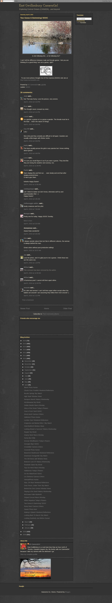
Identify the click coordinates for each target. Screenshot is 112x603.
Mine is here (28, 221)
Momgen (27, 213)
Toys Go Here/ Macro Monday (34, 468)
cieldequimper (29, 189)
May (26, 382)
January (27, 528)
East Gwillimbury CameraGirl (38, 5)
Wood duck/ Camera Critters (34, 414)
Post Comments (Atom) (51, 314)
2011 (24, 355)
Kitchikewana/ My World (32, 402)
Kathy (26, 145)
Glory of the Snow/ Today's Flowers (36, 408)
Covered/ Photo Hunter (32, 450)
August (27, 373)
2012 (25, 352)
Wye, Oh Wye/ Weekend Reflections (36, 482)
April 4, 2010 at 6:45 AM (32, 199)
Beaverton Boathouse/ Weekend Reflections (39, 453)
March (27, 522)
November (28, 364)
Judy (25, 96)
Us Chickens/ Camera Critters (34, 476)
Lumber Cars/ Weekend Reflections (36, 420)
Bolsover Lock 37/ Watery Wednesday (37, 462)
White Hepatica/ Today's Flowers (35, 500)
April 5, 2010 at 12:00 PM (32, 283)
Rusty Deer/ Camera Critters (34, 506)
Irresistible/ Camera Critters (33, 447)
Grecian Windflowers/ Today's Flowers (37, 441)
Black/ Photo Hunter (31, 387)
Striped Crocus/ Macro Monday (34, 497)
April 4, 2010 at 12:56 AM (32, 184)
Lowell (26, 116)
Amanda (27, 287)
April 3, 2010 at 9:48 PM (32, 153)
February (28, 525)
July (26, 376)
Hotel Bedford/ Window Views (34, 426)
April (26, 385)
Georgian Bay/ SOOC (31, 444)
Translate (83, 22)
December (28, 361)
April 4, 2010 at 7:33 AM (32, 209)
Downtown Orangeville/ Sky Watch (35, 456)
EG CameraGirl (34, 544)
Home (46, 308)
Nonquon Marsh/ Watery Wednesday (36, 399)
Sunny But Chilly (29, 438)
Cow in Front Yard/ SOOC (33, 411)
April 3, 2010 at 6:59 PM (32, 141)
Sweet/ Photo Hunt (30, 509)
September (29, 370)
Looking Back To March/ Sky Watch (36, 515)
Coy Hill (26, 129)
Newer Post (25, 308)
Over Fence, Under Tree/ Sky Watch (36, 485)
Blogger (67, 592)
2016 (25, 341)
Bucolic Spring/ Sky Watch (33, 393)
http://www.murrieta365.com (29, 80)
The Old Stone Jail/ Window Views (35, 459)
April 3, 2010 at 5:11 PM (32, 112)
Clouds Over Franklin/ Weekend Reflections (39, 390)
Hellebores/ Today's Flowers (33, 470)
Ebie (25, 238)
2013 (25, 349)
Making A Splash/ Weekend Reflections (37, 512)
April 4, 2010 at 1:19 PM (32, 263)
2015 (25, 343)
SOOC (28, 87)
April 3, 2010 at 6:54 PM (32, 124)
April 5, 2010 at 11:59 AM (32, 273)
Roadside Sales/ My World (33, 465)
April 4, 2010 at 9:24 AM (32, 223)
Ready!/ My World (30, 432)
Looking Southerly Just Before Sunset (37, 518)
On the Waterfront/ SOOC (33, 473)
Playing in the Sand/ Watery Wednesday (37, 491)
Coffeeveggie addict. (31, 203)
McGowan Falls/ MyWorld (33, 494)
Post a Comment (28, 300)
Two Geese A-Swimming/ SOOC (35, 503)
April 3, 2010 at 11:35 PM (32, 166)
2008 (25, 534)
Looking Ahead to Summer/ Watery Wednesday (40, 429)
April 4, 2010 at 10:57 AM (32, 250)
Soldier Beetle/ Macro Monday (34, 405)
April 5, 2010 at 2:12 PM (32, 295)
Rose (25, 106)
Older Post (67, 308)
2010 (25, 358)
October (28, 367)
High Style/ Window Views (33, 396)
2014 (25, 346)
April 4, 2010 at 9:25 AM (32, 234)
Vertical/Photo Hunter (31, 479)
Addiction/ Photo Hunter (32, 417)
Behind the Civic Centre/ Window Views (37, 488)
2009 (25, 531)
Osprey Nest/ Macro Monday (34, 435)
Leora (26, 158)
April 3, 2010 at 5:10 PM (32, 102)
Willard (26, 267)
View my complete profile (28, 554)
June (26, 379)
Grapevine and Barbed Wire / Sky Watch (38, 423)
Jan (25, 255)
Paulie (26, 170)
